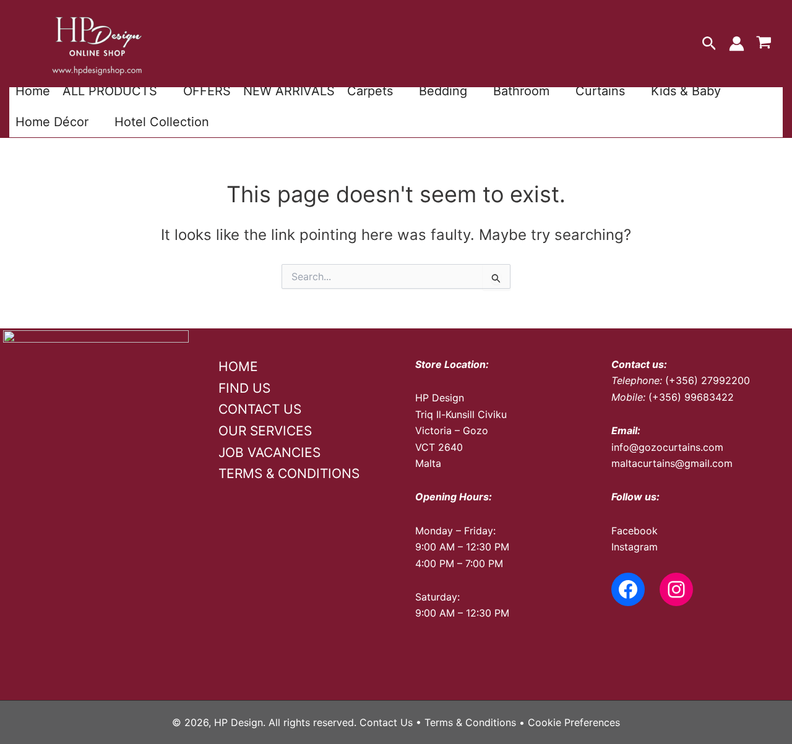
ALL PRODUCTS (109, 90)
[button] (709, 43)
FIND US (244, 388)
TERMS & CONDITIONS (288, 473)
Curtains (600, 90)
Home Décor (51, 121)
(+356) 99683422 (691, 397)
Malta (428, 463)
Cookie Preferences (574, 722)
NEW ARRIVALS (289, 90)
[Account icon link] (736, 43)
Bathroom (521, 90)
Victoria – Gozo (451, 430)
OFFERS (207, 90)
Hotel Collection (161, 121)
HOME (238, 366)
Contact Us (386, 722)
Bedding (443, 90)
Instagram (634, 547)
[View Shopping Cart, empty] (763, 44)
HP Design (439, 397)
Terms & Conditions (470, 722)
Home (32, 90)
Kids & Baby (686, 90)
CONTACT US (259, 409)
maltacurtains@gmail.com (672, 463)
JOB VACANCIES (269, 452)
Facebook (634, 530)
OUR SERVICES (265, 430)
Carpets (370, 90)
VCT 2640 (439, 447)
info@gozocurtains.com (667, 447)
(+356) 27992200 (707, 380)
